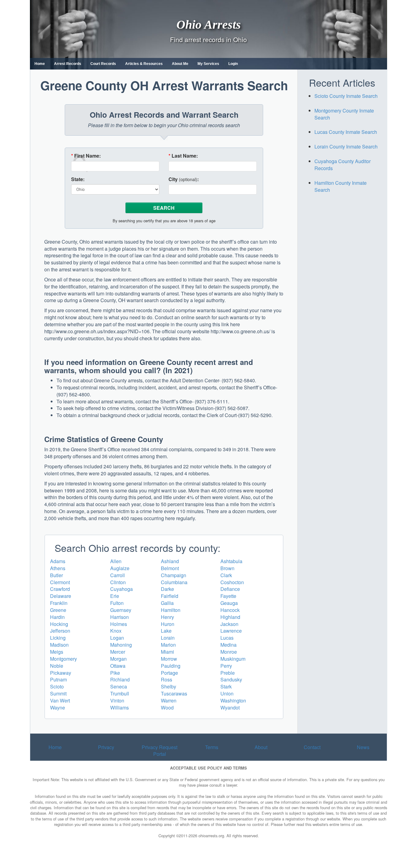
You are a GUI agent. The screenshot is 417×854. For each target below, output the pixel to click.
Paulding (170, 665)
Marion (168, 644)
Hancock (230, 609)
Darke (167, 588)
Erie (114, 595)
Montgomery (63, 658)
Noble (56, 665)
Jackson (229, 623)
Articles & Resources (144, 64)
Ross (166, 679)
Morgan (118, 658)
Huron (167, 623)
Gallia (167, 602)
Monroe (228, 651)
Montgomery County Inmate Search (344, 114)
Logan (117, 637)
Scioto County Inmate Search (346, 95)
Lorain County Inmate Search (346, 146)
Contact (312, 747)
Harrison (119, 616)
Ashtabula (231, 561)
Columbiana (174, 582)
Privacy (106, 747)
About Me (180, 64)
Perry (226, 665)
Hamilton (170, 609)
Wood (167, 707)
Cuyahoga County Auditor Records (342, 165)
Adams (57, 561)
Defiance (230, 588)
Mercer (117, 651)
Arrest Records (67, 64)
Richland (120, 679)
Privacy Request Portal (159, 751)
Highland (230, 616)
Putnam (58, 679)
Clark (226, 575)
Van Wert (60, 700)
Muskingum (232, 658)
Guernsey (120, 609)
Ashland (170, 561)
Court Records (103, 64)
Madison (59, 644)
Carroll (117, 575)
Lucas (227, 637)
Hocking (59, 623)
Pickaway (60, 672)
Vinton (117, 700)
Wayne (57, 707)
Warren (168, 700)
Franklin (58, 602)
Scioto (57, 686)
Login (233, 64)
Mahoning (121, 644)
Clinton (118, 582)
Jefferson (60, 630)
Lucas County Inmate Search (345, 131)
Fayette (228, 595)
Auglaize (119, 568)
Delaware (60, 595)
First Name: (86, 155)
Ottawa (117, 665)
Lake (166, 630)
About (261, 747)
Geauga (229, 602)
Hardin (57, 616)
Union (227, 693)
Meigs (56, 651)
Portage (169, 672)
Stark (226, 686)
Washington (233, 700)
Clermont (60, 582)
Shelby (168, 686)
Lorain (168, 637)
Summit (58, 693)
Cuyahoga (121, 588)
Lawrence (231, 630)
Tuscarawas (174, 693)
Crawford (60, 588)
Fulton (117, 602)
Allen (115, 561)
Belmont (170, 568)
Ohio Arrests (208, 24)
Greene (58, 609)
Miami (167, 651)
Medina (228, 644)
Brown (227, 568)
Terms (211, 747)
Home (39, 64)
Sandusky (231, 679)
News (363, 747)
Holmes (118, 623)
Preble (227, 672)
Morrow (169, 658)
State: (78, 179)
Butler (56, 575)
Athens (57, 568)
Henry (167, 616)
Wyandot (230, 707)
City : (184, 179)
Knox (115, 630)
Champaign (173, 575)
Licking (58, 637)
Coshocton (232, 582)
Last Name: (183, 155)
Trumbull (119, 693)
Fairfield (169, 595)
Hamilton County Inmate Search (340, 186)
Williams (119, 707)
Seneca (118, 686)
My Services (208, 64)
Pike (115, 672)
